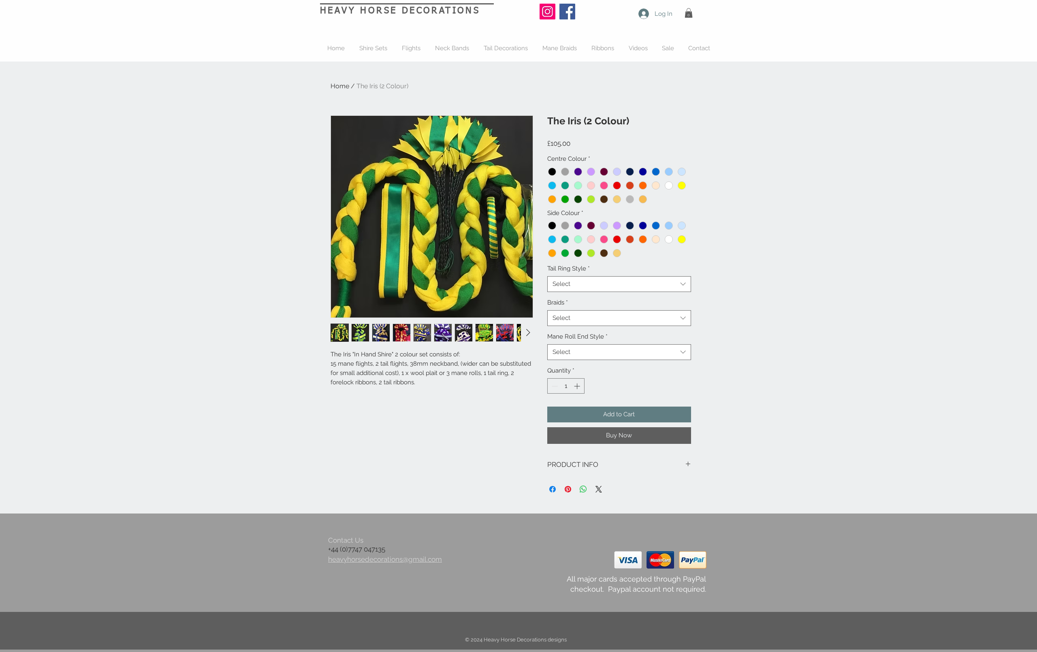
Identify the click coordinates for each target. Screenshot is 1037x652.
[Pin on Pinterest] (568, 489)
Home (340, 86)
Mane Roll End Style (577, 336)
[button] (689, 13)
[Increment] (577, 386)
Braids (557, 302)
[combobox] (619, 284)
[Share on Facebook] (552, 489)
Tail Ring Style (568, 268)
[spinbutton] (565, 386)
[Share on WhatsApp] (583, 489)
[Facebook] (567, 11)
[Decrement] (553, 386)
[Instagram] (547, 11)
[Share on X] (599, 489)
